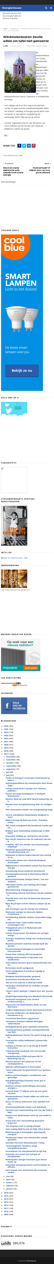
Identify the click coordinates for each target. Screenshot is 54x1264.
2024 (6, 732)
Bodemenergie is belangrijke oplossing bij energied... (25, 1133)
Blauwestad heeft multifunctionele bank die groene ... (27, 944)
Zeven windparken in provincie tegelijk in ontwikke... (25, 972)
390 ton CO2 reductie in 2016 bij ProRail (24, 982)
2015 (6, 1196)
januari (9, 1188)
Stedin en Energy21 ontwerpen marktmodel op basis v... (28, 779)
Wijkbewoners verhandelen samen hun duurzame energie (29, 866)
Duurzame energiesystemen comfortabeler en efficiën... (28, 1166)
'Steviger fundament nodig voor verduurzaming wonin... (28, 939)
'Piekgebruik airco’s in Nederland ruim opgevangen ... (24, 929)
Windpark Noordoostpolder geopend (23, 976)
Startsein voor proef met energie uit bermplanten (23, 1155)
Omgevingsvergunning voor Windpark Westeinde (29, 996)
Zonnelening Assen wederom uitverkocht (25, 871)
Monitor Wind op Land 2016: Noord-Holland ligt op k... (29, 800)
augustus (11, 769)
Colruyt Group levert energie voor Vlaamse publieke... (26, 789)
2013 (6, 1202)
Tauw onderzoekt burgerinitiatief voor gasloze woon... (28, 1071)
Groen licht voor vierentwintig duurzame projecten (25, 1121)
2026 (6, 726)
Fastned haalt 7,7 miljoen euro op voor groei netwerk (26, 1092)
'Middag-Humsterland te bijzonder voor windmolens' (24, 958)
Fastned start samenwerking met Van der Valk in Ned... (29, 1111)
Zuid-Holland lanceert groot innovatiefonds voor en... (29, 963)
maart (9, 1182)
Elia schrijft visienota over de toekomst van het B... (28, 840)
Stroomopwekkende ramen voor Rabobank (26, 1107)
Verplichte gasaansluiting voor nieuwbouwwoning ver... (20, 850)
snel (38, 73)
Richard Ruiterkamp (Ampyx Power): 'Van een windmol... (27, 880)
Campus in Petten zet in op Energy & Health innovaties (26, 1047)
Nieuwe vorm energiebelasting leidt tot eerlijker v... (29, 805)
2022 (6, 738)
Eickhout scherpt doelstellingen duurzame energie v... (26, 1087)
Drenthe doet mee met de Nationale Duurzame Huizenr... (28, 899)
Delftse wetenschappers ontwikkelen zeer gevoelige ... (26, 1076)
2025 (6, 729)
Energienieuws (11, 8)
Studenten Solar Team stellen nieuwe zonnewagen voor (23, 923)
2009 (6, 1214)
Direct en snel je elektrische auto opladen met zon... (28, 1102)
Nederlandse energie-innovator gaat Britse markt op (26, 1160)
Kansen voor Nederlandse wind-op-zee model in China (28, 1116)
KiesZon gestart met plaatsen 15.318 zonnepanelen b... (23, 1062)
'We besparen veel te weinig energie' (23, 1126)
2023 (6, 735)
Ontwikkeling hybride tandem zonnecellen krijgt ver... (29, 918)
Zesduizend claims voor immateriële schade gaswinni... (26, 1138)
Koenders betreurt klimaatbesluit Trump (25, 1142)
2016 (6, 1193)
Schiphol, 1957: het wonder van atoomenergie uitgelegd (27, 845)
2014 (6, 1199)
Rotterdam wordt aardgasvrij (19, 968)
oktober (10, 763)
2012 (6, 1205)
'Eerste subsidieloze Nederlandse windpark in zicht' (27, 816)
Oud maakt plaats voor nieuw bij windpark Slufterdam (26, 861)
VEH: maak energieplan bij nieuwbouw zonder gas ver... (29, 826)
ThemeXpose (31, 1261)
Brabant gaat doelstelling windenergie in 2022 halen (27, 832)
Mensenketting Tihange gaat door (22, 890)
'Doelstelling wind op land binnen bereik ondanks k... (29, 894)
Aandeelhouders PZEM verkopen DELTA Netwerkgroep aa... (24, 1057)
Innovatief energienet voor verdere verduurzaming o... (22, 1000)
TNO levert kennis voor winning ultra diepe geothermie (26, 885)
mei (8, 1176)
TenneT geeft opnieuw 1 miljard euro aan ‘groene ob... (29, 992)
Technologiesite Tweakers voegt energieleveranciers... (21, 1147)
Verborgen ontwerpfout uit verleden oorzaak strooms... (27, 986)
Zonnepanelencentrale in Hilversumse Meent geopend (27, 875)
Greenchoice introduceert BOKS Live (23, 979)
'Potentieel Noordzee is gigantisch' (22, 1018)
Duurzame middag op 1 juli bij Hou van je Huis (27, 836)
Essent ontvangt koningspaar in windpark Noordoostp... (25, 794)
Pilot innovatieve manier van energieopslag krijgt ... (29, 810)
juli (7, 772)
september (11, 766)
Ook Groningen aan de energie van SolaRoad (27, 909)
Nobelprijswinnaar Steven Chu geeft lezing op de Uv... (29, 1036)
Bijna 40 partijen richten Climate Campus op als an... (28, 904)
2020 (6, 744)
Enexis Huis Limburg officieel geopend (24, 954)
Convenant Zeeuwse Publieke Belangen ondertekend (24, 1022)
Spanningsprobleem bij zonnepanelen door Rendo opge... (29, 784)
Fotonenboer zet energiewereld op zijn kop (26, 1151)
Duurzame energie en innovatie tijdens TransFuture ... (24, 913)
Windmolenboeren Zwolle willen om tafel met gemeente (27, 1097)
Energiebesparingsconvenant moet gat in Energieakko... (25, 1081)
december (11, 756)
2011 (6, 1208)
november (11, 759)
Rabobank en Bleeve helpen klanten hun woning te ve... (28, 856)
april (8, 1179)
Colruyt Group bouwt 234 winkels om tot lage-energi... (27, 934)
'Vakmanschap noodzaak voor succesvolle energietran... (26, 1052)
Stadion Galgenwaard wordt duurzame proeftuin (29, 1010)
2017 (6, 754)
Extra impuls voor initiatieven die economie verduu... (26, 1171)
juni (8, 775)
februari (10, 1185)
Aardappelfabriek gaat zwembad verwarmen (27, 1026)
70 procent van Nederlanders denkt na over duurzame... (26, 1005)
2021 (6, 741)
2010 (6, 1211)
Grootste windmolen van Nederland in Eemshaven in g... (24, 1014)
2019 (6, 748)
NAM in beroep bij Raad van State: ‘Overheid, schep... (27, 821)
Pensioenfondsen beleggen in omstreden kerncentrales (25, 950)
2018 (6, 751)
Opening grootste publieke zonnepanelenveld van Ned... (27, 1031)
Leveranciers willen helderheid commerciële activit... (26, 1041)
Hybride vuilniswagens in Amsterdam (23, 1067)
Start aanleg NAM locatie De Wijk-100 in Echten (28, 1129)
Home (5, 29)
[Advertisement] (20, 440)
